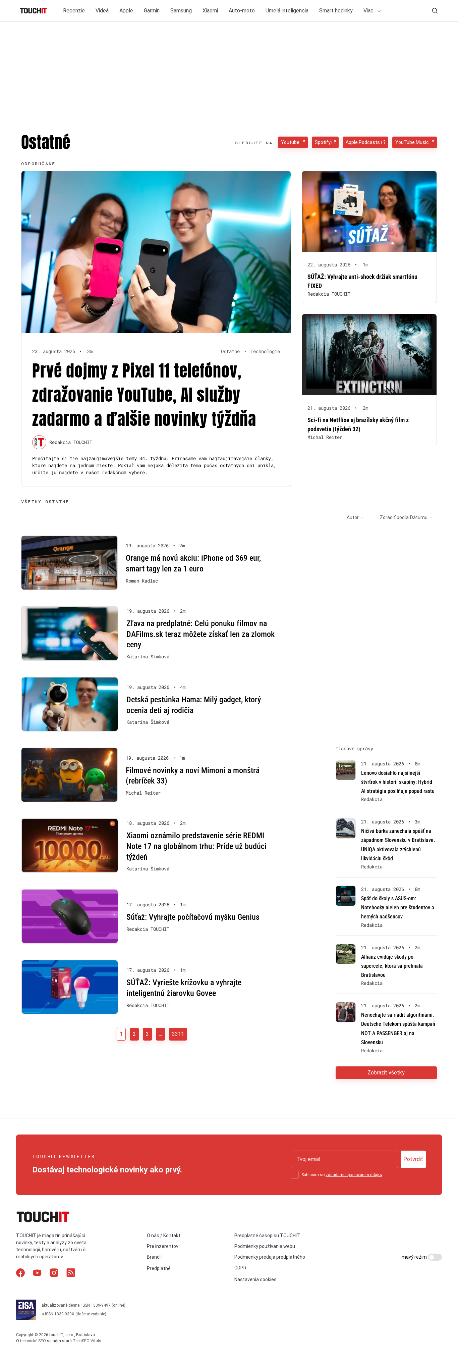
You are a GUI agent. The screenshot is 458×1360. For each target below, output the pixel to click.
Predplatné (159, 1268)
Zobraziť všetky (386, 1072)
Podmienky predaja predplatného (269, 1257)
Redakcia (372, 799)
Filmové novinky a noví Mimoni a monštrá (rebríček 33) (193, 776)
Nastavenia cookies (255, 1279)
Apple (126, 10)
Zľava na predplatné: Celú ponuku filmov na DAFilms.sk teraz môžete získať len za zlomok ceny (200, 634)
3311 (178, 1034)
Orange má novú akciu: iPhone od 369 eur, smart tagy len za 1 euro (193, 563)
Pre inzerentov (162, 1246)
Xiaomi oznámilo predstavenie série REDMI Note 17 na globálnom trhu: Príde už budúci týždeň (196, 846)
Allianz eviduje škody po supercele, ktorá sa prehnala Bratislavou (392, 966)
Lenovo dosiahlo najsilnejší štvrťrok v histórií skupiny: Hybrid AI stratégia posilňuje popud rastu (398, 782)
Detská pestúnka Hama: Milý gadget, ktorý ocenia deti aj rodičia (193, 705)
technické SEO (33, 1341)
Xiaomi (210, 10)
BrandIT (155, 1257)
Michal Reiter (324, 437)
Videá (102, 10)
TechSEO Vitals (87, 1341)
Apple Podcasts (363, 142)
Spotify (323, 142)
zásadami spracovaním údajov (354, 1174)
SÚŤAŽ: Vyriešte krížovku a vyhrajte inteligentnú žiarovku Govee (183, 988)
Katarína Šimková (147, 656)
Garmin (152, 10)
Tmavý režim (413, 1257)
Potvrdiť (413, 1159)
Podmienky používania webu (264, 1246)
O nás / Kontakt (163, 1235)
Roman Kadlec (142, 580)
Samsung (181, 10)
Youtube (290, 142)
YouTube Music (412, 142)
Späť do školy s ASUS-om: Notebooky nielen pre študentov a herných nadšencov (397, 907)
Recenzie (74, 10)
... (160, 1034)
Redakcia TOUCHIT (70, 442)
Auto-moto (242, 10)
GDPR (240, 1267)
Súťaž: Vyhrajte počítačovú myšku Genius (193, 917)
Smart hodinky (336, 10)
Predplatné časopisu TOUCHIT (267, 1235)
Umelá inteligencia (287, 10)
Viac (369, 10)
